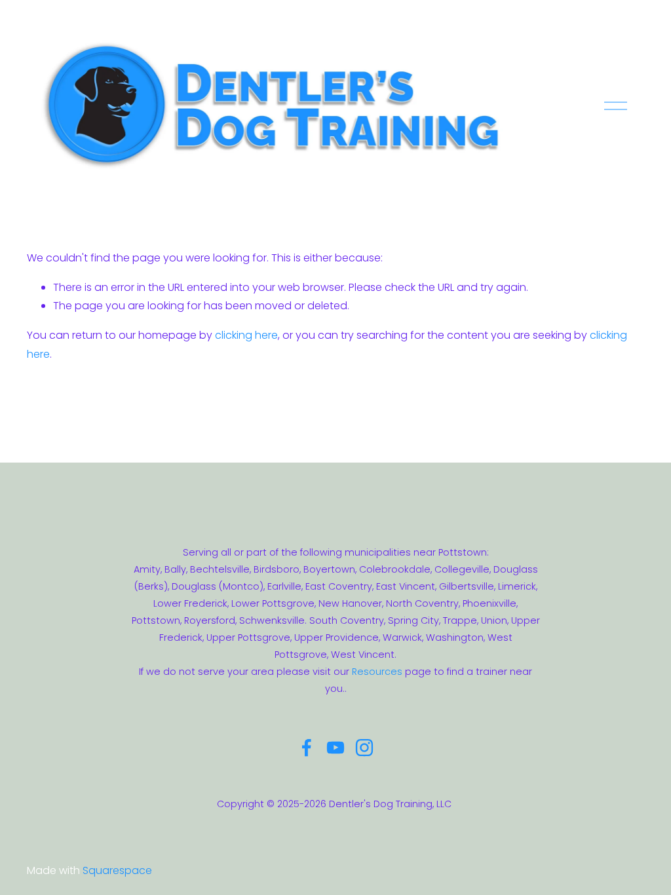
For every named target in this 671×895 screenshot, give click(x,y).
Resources (377, 671)
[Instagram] (364, 747)
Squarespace (117, 870)
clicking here (246, 335)
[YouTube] (335, 747)
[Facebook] (306, 747)
